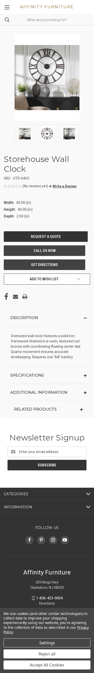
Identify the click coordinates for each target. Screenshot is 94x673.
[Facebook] (6, 296)
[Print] (24, 296)
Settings (47, 643)
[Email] (15, 296)
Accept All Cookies (47, 665)
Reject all (47, 654)
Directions (47, 603)
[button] (62, 186)
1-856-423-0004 (49, 598)
